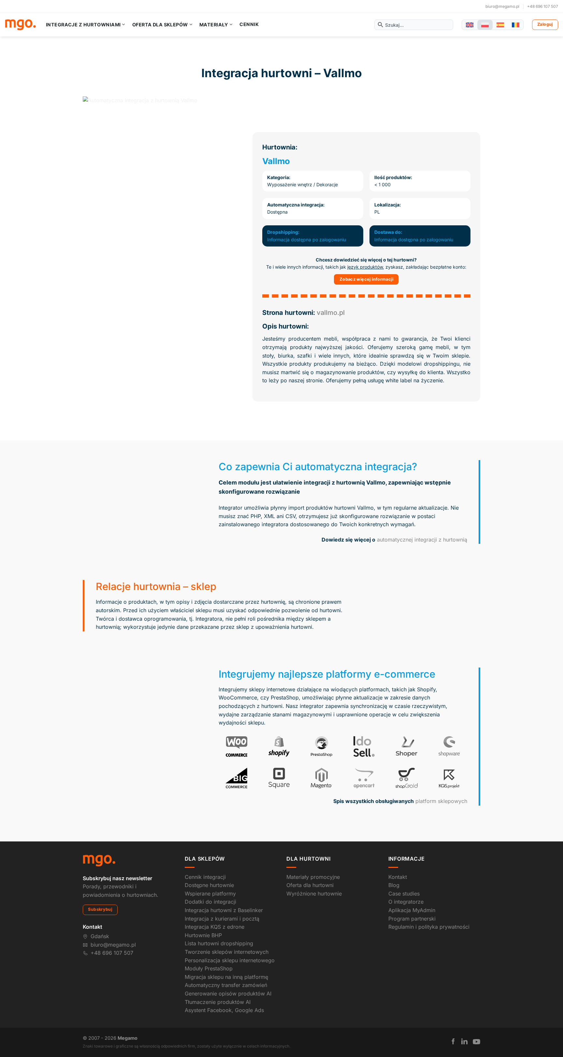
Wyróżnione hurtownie (314, 893)
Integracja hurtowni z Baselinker (224, 910)
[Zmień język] (469, 25)
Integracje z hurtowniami (83, 24)
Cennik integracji (205, 877)
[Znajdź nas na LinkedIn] (464, 1041)
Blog (393, 885)
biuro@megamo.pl (502, 6)
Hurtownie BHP (203, 935)
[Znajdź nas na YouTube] (476, 1041)
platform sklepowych (441, 801)
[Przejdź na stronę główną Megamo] (99, 860)
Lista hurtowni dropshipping (219, 943)
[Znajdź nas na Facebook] (453, 1041)
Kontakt (397, 877)
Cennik (249, 24)
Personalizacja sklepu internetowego (230, 960)
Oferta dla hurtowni (310, 885)
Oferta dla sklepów (160, 24)
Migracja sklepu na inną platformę (226, 977)
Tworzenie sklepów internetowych (226, 952)
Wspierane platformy (210, 893)
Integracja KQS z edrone (214, 926)
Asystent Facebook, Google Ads (224, 1010)
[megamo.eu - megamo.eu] (20, 24)
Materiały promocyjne (313, 877)
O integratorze (406, 901)
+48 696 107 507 (542, 6)
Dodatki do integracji (210, 901)
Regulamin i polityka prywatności (428, 926)
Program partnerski (412, 918)
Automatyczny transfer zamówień (226, 985)
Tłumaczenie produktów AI (218, 1002)
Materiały (213, 24)
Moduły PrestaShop (209, 968)
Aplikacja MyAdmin (411, 910)
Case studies (404, 893)
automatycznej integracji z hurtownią (422, 539)
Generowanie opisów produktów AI (228, 993)
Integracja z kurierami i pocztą (222, 918)
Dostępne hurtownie (209, 885)
